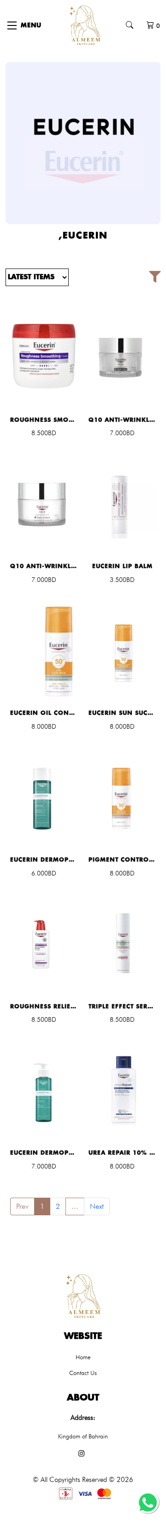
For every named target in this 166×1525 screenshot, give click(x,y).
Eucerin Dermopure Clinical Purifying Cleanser (43, 1153)
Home (83, 1357)
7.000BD (122, 433)
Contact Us (83, 1372)
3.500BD (122, 579)
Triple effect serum (122, 1006)
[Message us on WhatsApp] (147, 1501)
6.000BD (43, 873)
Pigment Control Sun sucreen (122, 859)
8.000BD (43, 726)
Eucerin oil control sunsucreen (43, 713)
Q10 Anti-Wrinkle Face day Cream (43, 566)
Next (97, 1206)
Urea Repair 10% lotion (122, 1153)
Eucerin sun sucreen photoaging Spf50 (122, 713)
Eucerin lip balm (122, 566)
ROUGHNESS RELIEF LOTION (43, 1006)
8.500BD (43, 433)
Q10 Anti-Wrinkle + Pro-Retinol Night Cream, (122, 420)
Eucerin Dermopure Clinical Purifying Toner (43, 859)
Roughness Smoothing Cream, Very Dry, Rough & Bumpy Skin (43, 420)
